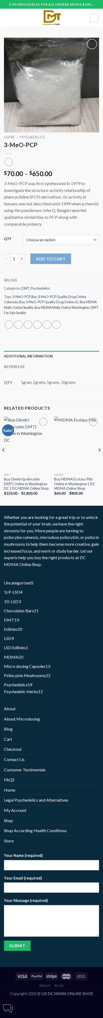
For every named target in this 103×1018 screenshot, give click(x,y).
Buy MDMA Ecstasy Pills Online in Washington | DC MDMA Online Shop (74, 483)
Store (9, 840)
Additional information (28, 356)
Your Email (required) (23, 878)
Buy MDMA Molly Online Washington (62, 307)
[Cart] (94, 18)
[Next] (99, 460)
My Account (15, 810)
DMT (25, 288)
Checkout (13, 749)
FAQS (9, 779)
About (10, 708)
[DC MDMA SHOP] (51, 18)
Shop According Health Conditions (35, 830)
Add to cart (50, 258)
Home (9, 137)
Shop (8, 820)
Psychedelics (32, 137)
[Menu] (7, 17)
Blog (8, 728)
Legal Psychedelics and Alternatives (36, 799)
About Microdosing (22, 718)
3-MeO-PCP (21, 297)
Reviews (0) (14, 367)
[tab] (51, 356)
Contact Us (14, 759)
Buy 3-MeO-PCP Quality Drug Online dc (48, 302)
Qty (8, 239)
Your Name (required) (23, 855)
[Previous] (3, 460)
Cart (8, 739)
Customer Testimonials (25, 769)
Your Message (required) (26, 900)
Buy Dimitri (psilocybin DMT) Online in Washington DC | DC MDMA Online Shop (26, 483)
